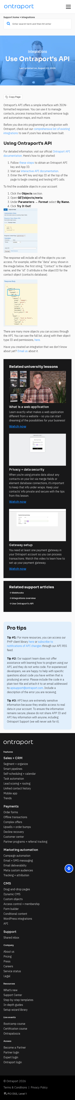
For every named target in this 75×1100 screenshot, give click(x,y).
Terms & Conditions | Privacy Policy (25, 1087)
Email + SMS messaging (18, 860)
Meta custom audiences (18, 870)
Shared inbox (11, 937)
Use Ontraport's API (22, 603)
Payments (11, 806)
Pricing (7, 956)
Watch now (17, 426)
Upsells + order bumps (17, 827)
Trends (7, 798)
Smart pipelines (12, 769)
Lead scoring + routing (16, 783)
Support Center (12, 995)
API (5, 923)
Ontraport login (12, 1062)
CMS (7, 883)
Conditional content (15, 913)
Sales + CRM (12, 758)
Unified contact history (17, 788)
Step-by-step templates (18, 1000)
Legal (6, 976)
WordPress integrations (17, 918)
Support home (11, 17)
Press (6, 961)
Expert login (10, 1057)
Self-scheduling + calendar (19, 773)
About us (8, 951)
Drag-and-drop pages (16, 889)
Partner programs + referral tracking (25, 841)
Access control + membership (21, 904)
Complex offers (12, 822)
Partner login (11, 1052)
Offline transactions (15, 817)
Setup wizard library (15, 1009)
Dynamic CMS (11, 894)
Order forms (10, 812)
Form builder (11, 909)
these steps (26, 162)
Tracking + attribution (16, 875)
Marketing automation (20, 850)
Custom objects (13, 899)
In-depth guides (13, 1005)
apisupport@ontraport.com (26, 688)
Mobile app (10, 793)
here (37, 340)
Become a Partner (14, 1047)
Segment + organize (15, 764)
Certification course (15, 1028)
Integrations (28, 17)
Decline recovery (13, 832)
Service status (12, 971)
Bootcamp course (14, 1023)
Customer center (13, 836)
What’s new (10, 990)
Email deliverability (15, 865)
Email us (22, 351)
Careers (8, 966)
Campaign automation (16, 855)
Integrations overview (24, 598)
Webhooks (18, 592)
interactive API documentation (39, 171)
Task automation (13, 778)
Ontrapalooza (11, 1033)
